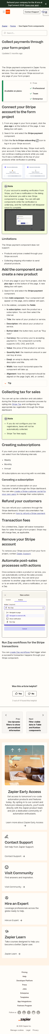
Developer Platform (25, 981)
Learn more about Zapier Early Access (24, 822)
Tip (9, 383)
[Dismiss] (45, 3)
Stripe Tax (16, 404)
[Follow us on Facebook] (19, 1012)
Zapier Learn (11, 953)
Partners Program (24, 1006)
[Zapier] (24, 1019)
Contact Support (13, 856)
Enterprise (24, 993)
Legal (28, 1030)
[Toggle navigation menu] (4, 12)
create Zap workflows (20, 652)
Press (24, 985)
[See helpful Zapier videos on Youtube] (33, 1012)
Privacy (36, 1030)
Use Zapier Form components (31, 26)
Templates (24, 997)
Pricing (24, 972)
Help (24, 976)
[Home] (8, 12)
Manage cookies (17, 1030)
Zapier (4, 26)
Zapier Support (24, 553)
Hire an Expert (12, 920)
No (33, 693)
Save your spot (32, 5)
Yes (20, 693)
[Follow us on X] (29, 1012)
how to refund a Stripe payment (30, 513)
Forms (13, 26)
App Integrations (24, 1001)
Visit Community (13, 886)
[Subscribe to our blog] (38, 1012)
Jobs (24, 989)
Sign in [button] (44, 12)
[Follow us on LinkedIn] (24, 1012)
